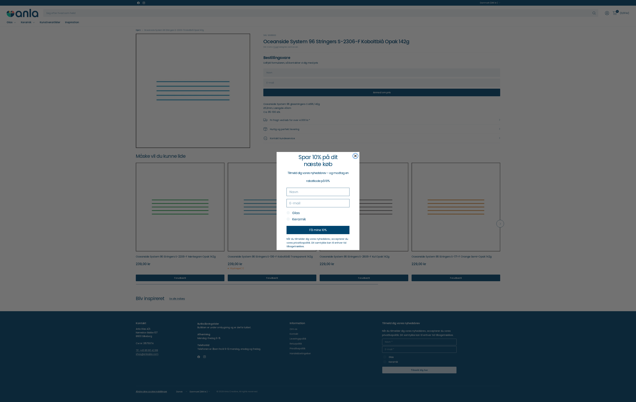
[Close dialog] (355, 156)
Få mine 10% (318, 230)
